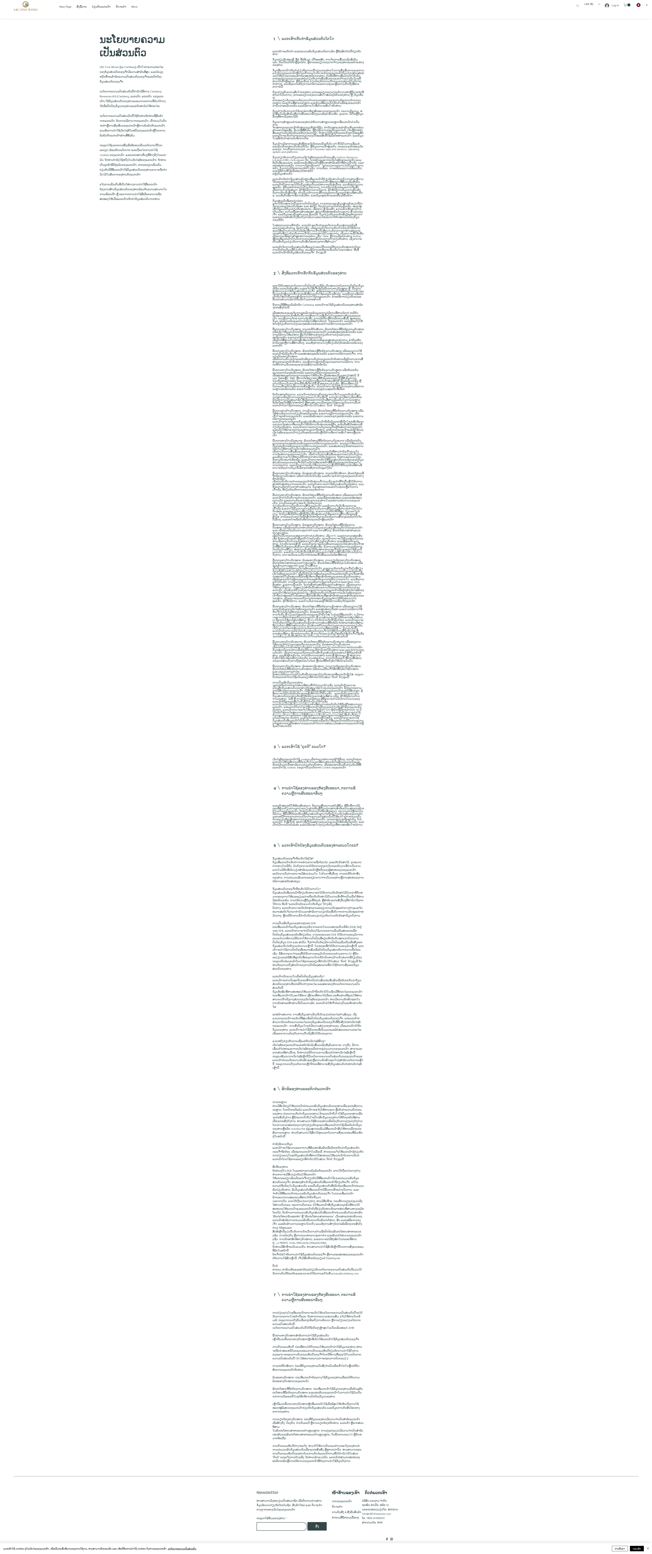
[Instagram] (391, 1539)
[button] (592, 4)
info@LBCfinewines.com (376, 1513)
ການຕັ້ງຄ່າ (620, 1548)
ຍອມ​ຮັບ (637, 1548)
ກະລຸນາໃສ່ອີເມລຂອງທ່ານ (271, 1518)
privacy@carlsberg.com (345, 1273)
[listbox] (592, 4)
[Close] (648, 1548)
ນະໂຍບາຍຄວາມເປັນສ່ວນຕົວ (182, 1548)
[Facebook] (387, 1539)
